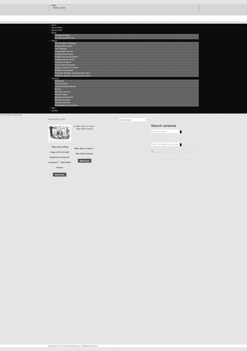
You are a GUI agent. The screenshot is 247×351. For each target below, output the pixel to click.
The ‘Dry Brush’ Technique (65, 43)
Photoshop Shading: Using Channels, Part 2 (72, 75)
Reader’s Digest (61, 94)
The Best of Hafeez (62, 35)
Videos (54, 40)
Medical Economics (62, 99)
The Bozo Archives (62, 102)
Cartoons (55, 78)
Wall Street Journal (62, 91)
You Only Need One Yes (64, 38)
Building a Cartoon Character (66, 67)
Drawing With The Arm (64, 51)
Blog (53, 108)
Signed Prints (56, 30)
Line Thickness (61, 48)
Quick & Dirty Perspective (65, 65)
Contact (54, 110)
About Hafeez (57, 27)
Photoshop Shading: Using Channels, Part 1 (72, 73)
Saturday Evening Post (64, 97)
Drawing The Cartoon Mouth (66, 56)
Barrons (58, 89)
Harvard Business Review (65, 86)
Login (53, 5)
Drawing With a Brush (63, 46)
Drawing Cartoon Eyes (64, 54)
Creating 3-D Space (63, 62)
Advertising (59, 81)
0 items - (59, 7)
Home (53, 25)
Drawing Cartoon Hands (64, 59)
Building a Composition (64, 70)
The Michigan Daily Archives (66, 105)
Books (53, 32)
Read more (59, 174)
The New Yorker (61, 83)
